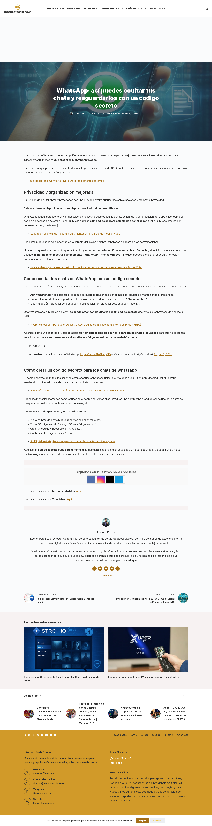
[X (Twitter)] (29, 735)
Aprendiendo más (121, 114)
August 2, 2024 (163, 354)
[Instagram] (38, 735)
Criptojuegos (90, 8)
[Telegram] (25, 735)
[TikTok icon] (117, 568)
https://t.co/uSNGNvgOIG (95, 354)
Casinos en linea (108, 8)
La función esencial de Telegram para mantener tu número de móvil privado (75, 233)
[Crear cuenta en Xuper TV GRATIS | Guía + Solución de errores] (113, 714)
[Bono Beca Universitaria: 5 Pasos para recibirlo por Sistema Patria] (29, 714)
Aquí (78, 491)
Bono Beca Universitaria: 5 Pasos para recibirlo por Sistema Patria (49, 713)
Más (160, 8)
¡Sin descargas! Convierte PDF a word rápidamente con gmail (67, 180)
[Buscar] (207, 9)
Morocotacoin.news (43, 803)
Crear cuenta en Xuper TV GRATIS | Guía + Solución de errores (131, 713)
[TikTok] (33, 735)
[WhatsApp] (51, 735)
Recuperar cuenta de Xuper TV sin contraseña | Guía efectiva (143, 677)
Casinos (156, 735)
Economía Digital (131, 8)
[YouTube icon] (112, 568)
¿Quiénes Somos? (120, 758)
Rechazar (157, 820)
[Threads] (42, 735)
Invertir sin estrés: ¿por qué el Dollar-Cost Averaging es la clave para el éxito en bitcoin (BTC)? (86, 324)
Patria (133, 735)
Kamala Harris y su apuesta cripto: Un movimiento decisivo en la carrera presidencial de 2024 (86, 267)
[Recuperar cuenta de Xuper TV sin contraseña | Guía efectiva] (148, 649)
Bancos (144, 735)
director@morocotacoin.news (48, 783)
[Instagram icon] (106, 568)
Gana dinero (120, 735)
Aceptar (142, 820)
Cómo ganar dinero (70, 8)
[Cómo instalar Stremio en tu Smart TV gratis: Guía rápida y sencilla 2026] (64, 649)
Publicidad (116, 762)
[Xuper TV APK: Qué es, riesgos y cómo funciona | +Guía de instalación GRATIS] (155, 714)
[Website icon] (94, 568)
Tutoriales (150, 8)
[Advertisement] (106, 39)
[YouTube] (46, 735)
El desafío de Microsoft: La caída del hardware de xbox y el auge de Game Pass (78, 390)
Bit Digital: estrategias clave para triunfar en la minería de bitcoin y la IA (72, 441)
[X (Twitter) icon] (100, 568)
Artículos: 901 (106, 575)
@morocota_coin (42, 793)
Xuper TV (168, 735)
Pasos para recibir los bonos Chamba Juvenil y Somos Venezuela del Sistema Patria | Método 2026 (91, 713)
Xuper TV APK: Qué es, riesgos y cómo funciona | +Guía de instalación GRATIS (174, 713)
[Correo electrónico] (55, 735)
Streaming (52, 8)
